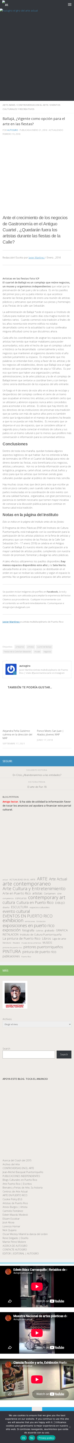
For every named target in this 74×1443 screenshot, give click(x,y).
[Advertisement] (37, 62)
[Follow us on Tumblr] (64, 761)
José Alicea (8, 1222)
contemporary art (46, 897)
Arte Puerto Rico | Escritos (17, 1183)
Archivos (7, 1019)
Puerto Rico (26, 956)
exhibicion (13, 920)
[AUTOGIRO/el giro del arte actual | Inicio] (6, 4)
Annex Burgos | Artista (15, 1207)
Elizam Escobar (11, 1218)
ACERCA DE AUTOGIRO (15, 1245)
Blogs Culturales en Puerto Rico (20, 1179)
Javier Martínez (37, 257)
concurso (21, 898)
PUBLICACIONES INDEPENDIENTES (21, 1176)
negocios (47, 651)
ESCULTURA (19, 907)
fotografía (28, 930)
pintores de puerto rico (12, 947)
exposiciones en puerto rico (28, 925)
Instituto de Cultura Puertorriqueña (40, 934)
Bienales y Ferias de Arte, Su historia (23, 1187)
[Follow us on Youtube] (69, 761)
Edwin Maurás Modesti (15, 1214)
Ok (23, 1437)
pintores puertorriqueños (43, 947)
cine (59, 893)
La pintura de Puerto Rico (21, 938)
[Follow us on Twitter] (58, 761)
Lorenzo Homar (11, 1226)
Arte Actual (58, 879)
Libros (46, 938)
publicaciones (11, 956)
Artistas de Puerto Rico (15, 1203)
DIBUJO (60, 903)
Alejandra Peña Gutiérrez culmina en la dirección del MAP (17, 734)
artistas (30, 646)
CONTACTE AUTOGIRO (15, 1249)
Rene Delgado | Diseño (15, 1238)
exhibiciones (30, 921)
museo (37, 651)
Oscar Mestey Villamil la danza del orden (25, 1234)
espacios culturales (39, 907)
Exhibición (41, 921)
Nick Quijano (10, 1230)
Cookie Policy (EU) (12, 1199)
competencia (8, 898)
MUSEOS (47, 942)
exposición (12, 930)
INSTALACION (10, 934)
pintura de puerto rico (39, 952)
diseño (6, 907)
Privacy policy (46, 1437)
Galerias (39, 930)
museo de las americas (31, 943)
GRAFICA (62, 930)
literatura (7, 942)
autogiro (12, 130)
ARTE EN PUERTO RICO (15, 1195)
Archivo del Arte (11, 1164)
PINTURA (12, 951)
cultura (9, 902)
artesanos (20, 646)
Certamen (50, 893)
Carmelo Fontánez (13, 1211)
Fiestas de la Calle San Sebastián (17, 651)
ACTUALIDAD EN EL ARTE (22, 879)
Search (6, 1048)
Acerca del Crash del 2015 (17, 1160)
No (32, 1437)
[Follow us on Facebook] (53, 761)
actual (5, 879)
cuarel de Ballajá (44, 646)
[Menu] (69, 4)
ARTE (42, 879)
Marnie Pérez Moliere (14, 1241)
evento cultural (16, 911)
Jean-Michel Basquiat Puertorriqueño (23, 1172)
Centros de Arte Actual (15, 1191)
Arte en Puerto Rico (17, 893)
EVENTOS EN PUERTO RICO (27, 916)
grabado (49, 930)
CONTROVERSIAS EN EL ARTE (32, 104)
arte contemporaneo (27, 884)
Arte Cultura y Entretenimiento (34, 888)
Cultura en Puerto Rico (35, 903)
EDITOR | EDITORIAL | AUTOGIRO (21, 1253)
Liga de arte (59, 938)
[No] (69, 1427)
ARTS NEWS (9, 104)
